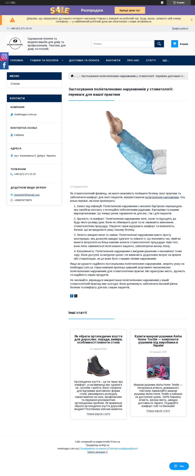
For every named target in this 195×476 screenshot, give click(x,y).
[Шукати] (159, 43)
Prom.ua (115, 441)
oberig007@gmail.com (27, 194)
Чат (182, 466)
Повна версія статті (98, 413)
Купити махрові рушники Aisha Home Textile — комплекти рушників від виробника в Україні (158, 341)
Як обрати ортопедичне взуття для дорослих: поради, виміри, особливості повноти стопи (98, 339)
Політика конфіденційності (123, 448)
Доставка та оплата (84, 60)
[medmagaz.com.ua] (15, 50)
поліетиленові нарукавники (162, 197)
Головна (16, 60)
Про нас (133, 60)
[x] (75, 296)
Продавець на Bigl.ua (97, 445)
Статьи (15, 83)
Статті (151, 60)
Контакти (113, 60)
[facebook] (71, 296)
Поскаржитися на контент (93, 448)
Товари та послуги (44, 60)
